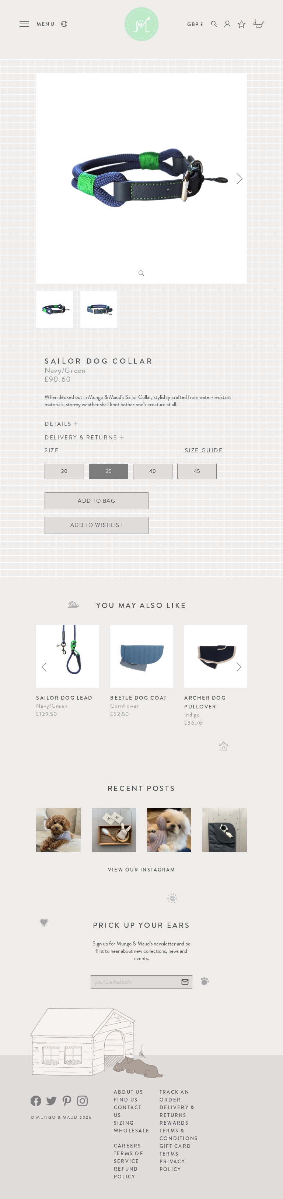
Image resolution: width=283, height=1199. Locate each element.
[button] (64, 24)
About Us (128, 1092)
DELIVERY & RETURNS (82, 438)
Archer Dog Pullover (205, 702)
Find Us (126, 1099)
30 (64, 471)
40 (152, 471)
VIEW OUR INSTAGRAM (141, 869)
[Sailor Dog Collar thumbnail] (54, 309)
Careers (128, 1145)
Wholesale (132, 1130)
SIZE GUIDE (204, 450)
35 (109, 471)
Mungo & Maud (57, 1117)
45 (197, 471)
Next (239, 667)
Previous (44, 667)
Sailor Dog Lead (64, 697)
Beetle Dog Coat (138, 697)
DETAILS (59, 424)
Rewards (174, 1123)
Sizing (124, 1123)
